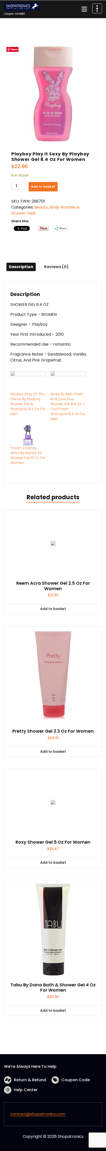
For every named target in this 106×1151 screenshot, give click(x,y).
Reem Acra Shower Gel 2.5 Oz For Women (53, 585)
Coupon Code (75, 1080)
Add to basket (43, 186)
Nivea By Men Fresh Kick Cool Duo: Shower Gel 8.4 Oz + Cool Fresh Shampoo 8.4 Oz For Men (68, 406)
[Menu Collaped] (84, 9)
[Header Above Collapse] (97, 8)
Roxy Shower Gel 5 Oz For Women (53, 842)
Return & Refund (30, 1080)
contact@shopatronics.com (37, 1114)
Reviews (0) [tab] (56, 267)
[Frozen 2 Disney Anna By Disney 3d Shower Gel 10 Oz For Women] (28, 435)
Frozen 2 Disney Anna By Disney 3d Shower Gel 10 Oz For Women (28, 455)
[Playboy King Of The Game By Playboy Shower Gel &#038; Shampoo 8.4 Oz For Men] (28, 381)
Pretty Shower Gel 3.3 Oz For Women (53, 731)
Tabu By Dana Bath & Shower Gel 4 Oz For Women (53, 987)
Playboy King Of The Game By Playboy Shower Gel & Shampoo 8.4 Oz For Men (27, 404)
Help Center (25, 1090)
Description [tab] (21, 267)
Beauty (41, 207)
